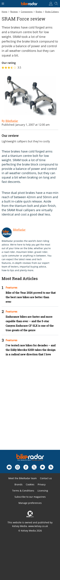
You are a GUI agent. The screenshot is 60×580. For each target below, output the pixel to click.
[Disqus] (30, 407)
